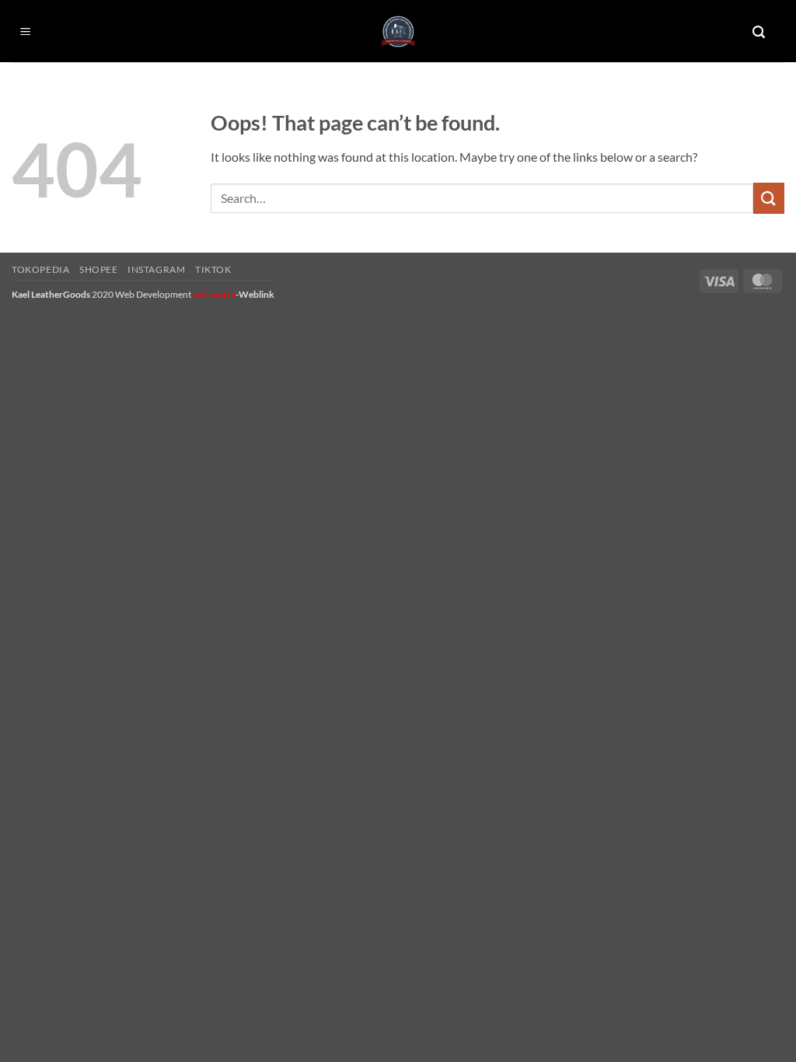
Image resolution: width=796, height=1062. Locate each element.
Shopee (98, 269)
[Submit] (768, 198)
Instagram (156, 269)
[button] (25, 32)
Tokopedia (41, 269)
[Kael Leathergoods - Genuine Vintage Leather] (398, 31)
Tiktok (213, 269)
